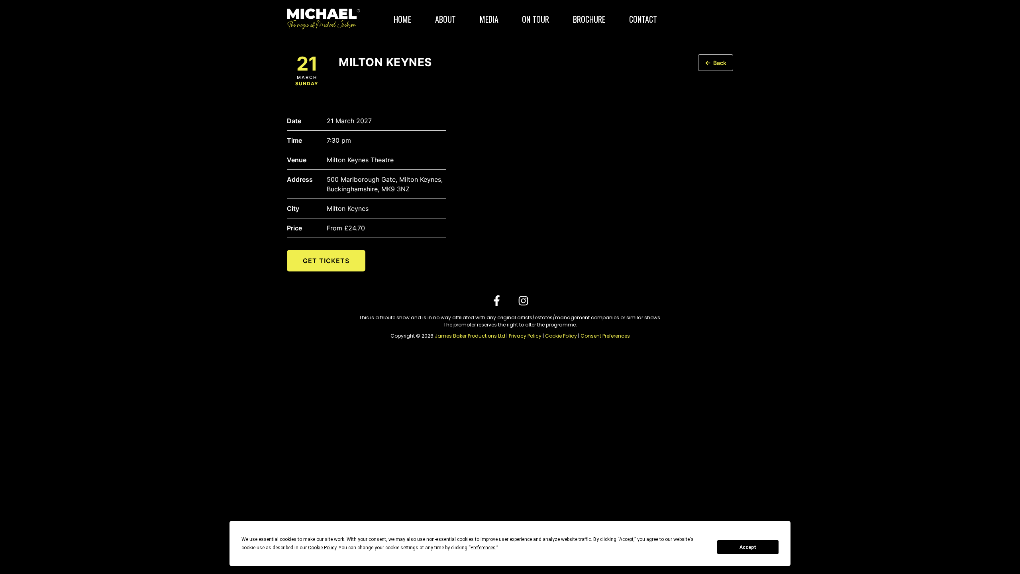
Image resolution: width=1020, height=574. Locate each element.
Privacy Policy (525, 335)
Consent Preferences (605, 335)
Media (489, 19)
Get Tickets (326, 261)
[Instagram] (523, 300)
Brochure (589, 19)
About (445, 19)
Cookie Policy (561, 335)
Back (715, 63)
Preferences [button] (483, 547)
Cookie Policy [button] (322, 547)
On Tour (535, 19)
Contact (643, 19)
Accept (748, 547)
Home (402, 19)
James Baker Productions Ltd (470, 335)
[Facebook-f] (496, 300)
